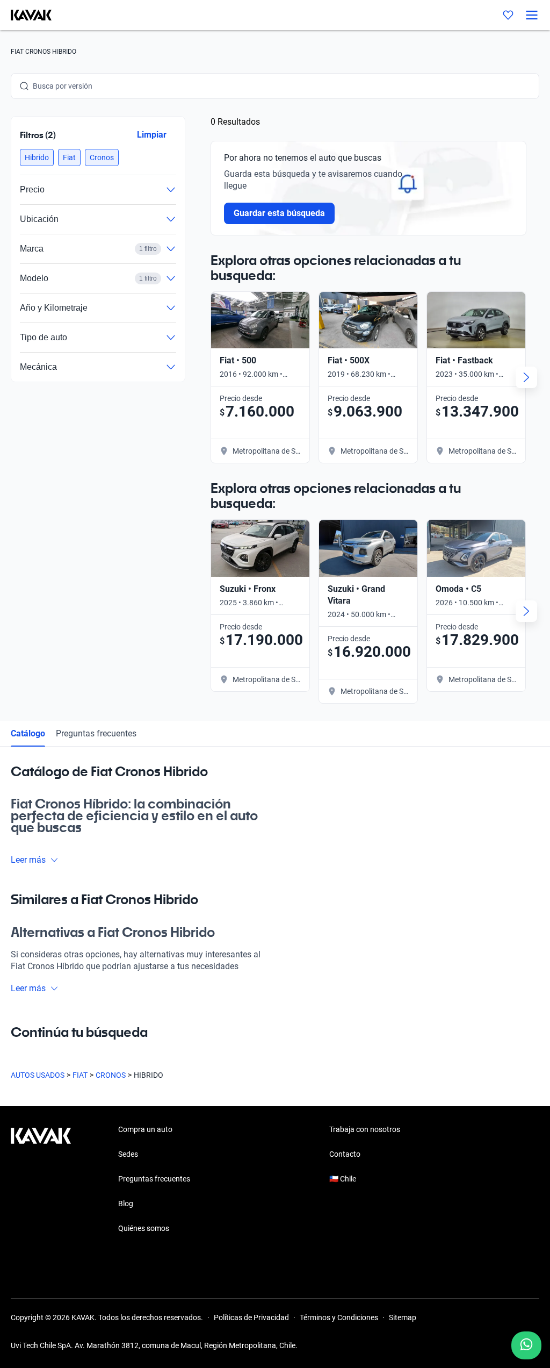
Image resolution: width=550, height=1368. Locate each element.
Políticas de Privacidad (251, 1317)
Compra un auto (145, 1129)
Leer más (28, 860)
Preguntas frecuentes (96, 733)
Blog (125, 1203)
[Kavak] (26, 15)
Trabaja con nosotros (364, 1129)
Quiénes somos (143, 1228)
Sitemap (402, 1317)
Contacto (344, 1154)
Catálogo (28, 733)
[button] (37, 157)
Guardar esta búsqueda (279, 213)
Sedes (128, 1154)
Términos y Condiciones (339, 1317)
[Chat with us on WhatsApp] (526, 1345)
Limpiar (152, 135)
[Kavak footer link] (41, 1180)
